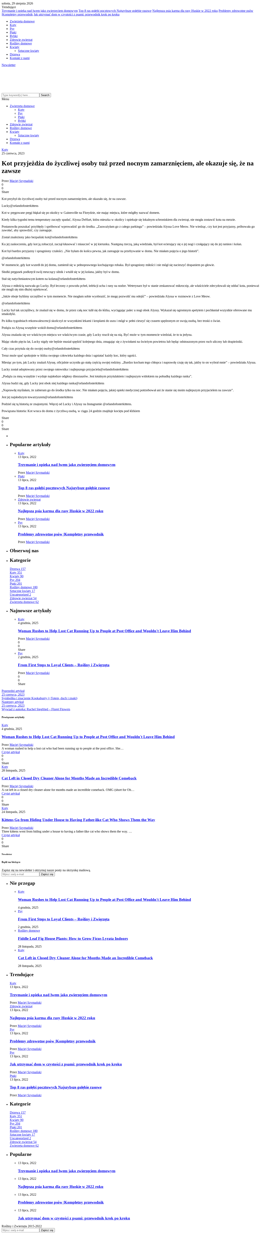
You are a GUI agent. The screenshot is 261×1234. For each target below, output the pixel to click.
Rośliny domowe (21, 43)
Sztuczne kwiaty (28, 50)
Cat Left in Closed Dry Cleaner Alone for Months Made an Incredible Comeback (69, 778)
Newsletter (8, 65)
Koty (13, 25)
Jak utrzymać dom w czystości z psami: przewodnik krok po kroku (76, 14)
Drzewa (15, 54)
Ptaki (13, 32)
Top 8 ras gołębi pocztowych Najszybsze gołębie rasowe (115, 10)
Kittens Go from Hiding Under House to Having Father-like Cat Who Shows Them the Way (78, 820)
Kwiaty (14, 47)
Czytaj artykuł (11, 752)
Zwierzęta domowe (22, 21)
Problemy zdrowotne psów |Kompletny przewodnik (61, 534)
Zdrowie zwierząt (21, 39)
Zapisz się (47, 874)
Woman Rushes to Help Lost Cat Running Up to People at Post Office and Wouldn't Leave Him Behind (104, 631)
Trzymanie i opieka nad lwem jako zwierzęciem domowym (40, 10)
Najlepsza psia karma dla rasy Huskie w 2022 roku (185, 10)
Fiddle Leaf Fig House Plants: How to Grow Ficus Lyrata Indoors (73, 938)
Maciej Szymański (21, 181)
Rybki (14, 36)
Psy (12, 28)
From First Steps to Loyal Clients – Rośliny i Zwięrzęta (63, 665)
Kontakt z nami (20, 58)
